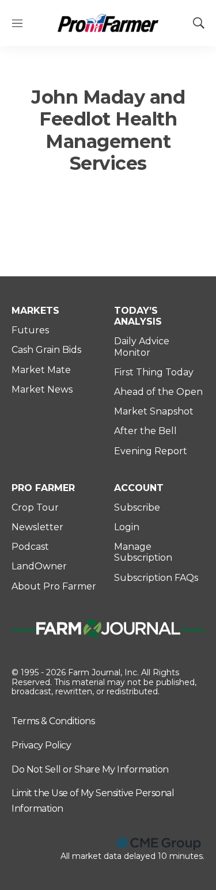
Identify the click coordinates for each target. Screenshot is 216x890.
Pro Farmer (43, 487)
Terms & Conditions (53, 721)
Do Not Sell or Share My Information (90, 769)
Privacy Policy (41, 745)
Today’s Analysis (138, 316)
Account (139, 487)
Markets (35, 310)
